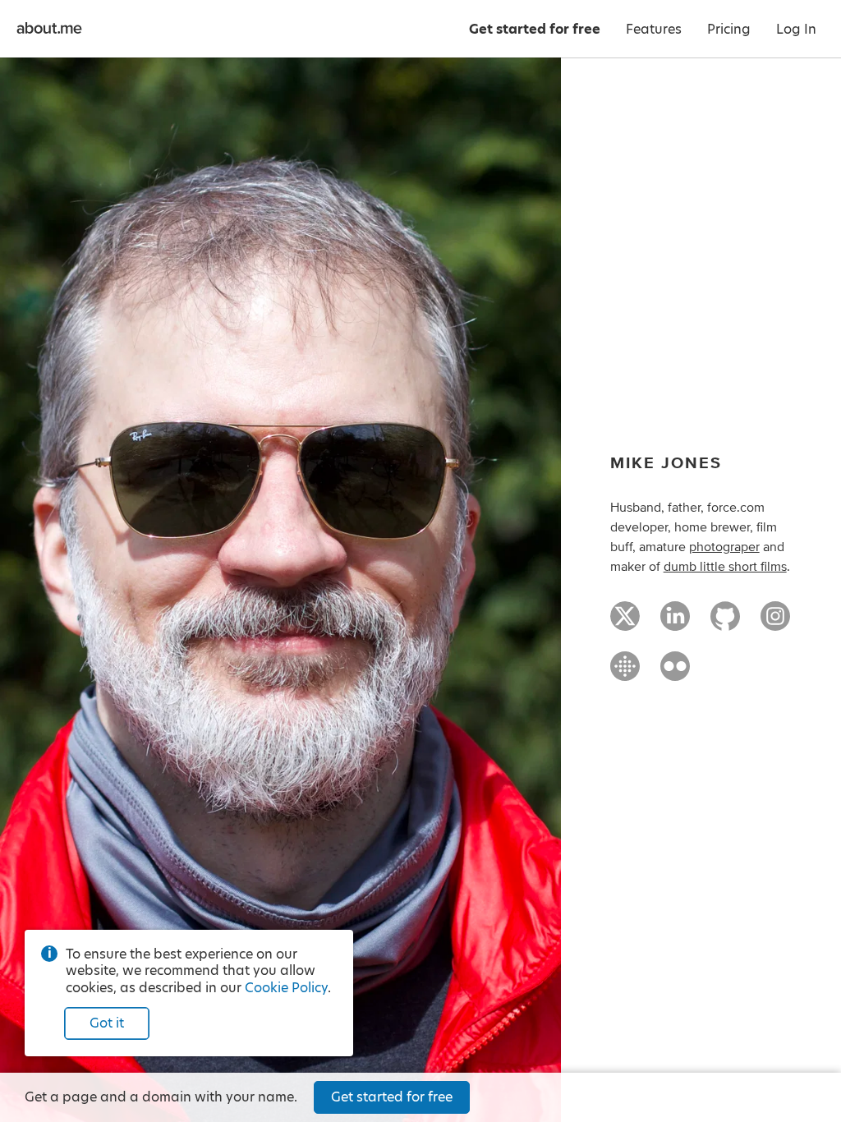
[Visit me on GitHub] (725, 623)
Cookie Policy (286, 987)
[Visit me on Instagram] (775, 623)
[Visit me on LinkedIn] (675, 623)
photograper (724, 547)
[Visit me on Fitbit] (625, 673)
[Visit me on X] (625, 623)
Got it (107, 1023)
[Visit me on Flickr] (675, 673)
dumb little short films (725, 566)
